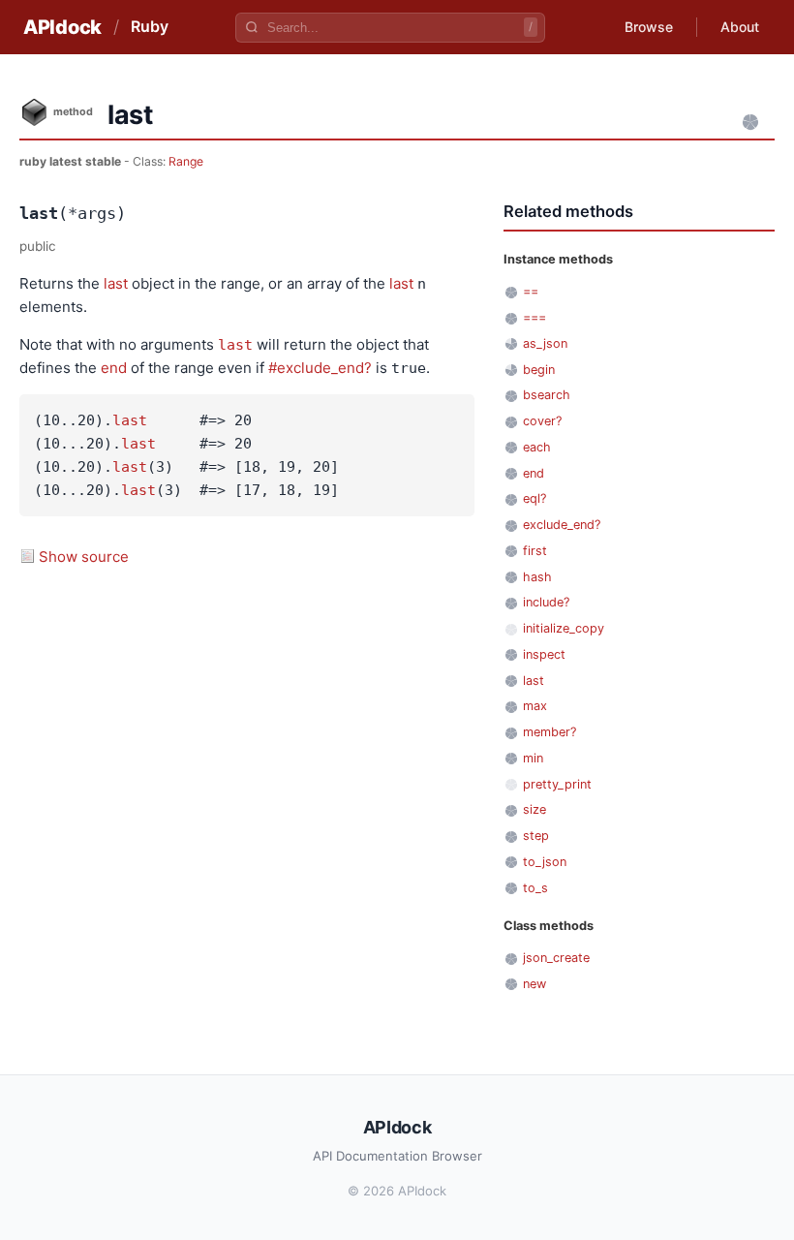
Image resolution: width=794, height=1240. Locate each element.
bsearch (546, 395)
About (739, 26)
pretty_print (557, 784)
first (535, 550)
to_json (544, 861)
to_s (535, 888)
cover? (542, 421)
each (537, 447)
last (116, 283)
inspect (544, 654)
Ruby (149, 26)
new (534, 983)
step (536, 835)
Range (185, 161)
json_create (556, 957)
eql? (534, 498)
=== (534, 317)
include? (546, 602)
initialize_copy (563, 628)
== (530, 291)
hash (537, 577)
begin (539, 369)
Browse (649, 26)
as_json (545, 343)
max (535, 705)
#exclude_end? (320, 367)
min (533, 758)
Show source (84, 556)
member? (549, 732)
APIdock (62, 27)
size (534, 809)
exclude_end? (561, 524)
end (114, 367)
